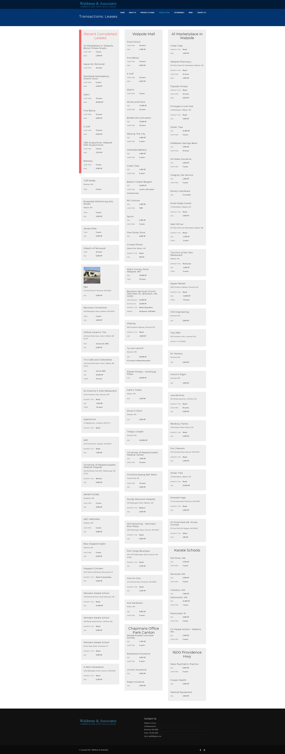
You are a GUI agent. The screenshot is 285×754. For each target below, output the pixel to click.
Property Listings (147, 12)
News (191, 12)
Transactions (164, 12)
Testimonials (179, 12)
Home (122, 12)
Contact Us (201, 12)
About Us (132, 12)
